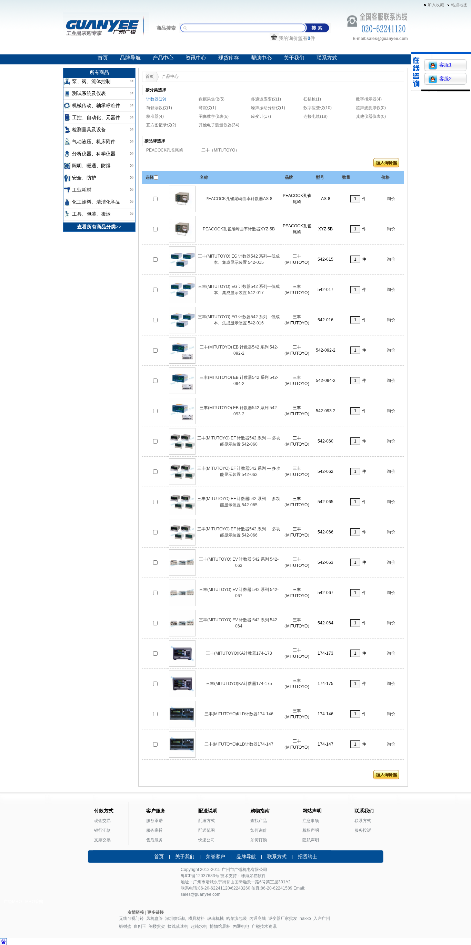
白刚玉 (140, 926)
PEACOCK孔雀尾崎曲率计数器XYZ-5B (239, 229)
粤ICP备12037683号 (200, 875)
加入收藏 (436, 4)
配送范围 (206, 830)
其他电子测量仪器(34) (219, 125)
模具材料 (196, 918)
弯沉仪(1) (207, 107)
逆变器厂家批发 (282, 918)
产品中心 (163, 58)
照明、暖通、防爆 (91, 165)
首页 (103, 58)
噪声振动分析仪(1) (268, 107)
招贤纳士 (307, 856)
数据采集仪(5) (211, 99)
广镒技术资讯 (264, 926)
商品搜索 (166, 28)
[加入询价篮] (386, 164)
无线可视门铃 (131, 918)
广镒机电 (242, 869)
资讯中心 (196, 58)
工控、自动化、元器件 (96, 117)
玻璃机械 (215, 918)
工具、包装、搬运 (91, 214)
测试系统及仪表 (89, 93)
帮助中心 (261, 58)
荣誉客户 (215, 856)
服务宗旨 (154, 830)
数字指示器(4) (369, 99)
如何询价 (258, 830)
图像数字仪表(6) (214, 116)
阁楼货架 (157, 926)
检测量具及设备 (89, 129)
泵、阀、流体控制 (91, 81)
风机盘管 (154, 918)
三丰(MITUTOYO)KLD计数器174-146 (238, 714)
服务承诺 (154, 820)
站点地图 (459, 4)
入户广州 (321, 918)
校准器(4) (155, 116)
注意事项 (310, 820)
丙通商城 (257, 918)
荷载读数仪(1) (159, 107)
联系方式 (327, 58)
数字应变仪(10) (317, 107)
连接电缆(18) (315, 116)
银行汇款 (102, 830)
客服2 (445, 78)
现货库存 (228, 58)
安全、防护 (84, 177)
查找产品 (258, 820)
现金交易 (102, 820)
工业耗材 (81, 190)
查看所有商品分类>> (99, 226)
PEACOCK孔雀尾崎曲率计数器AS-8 (239, 198)
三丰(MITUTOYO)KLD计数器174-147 (238, 744)
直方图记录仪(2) (161, 125)
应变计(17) (261, 116)
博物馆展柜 (220, 926)
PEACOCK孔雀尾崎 (164, 150)
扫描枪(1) (312, 99)
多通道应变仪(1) (266, 99)
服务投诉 (362, 830)
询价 (391, 198)
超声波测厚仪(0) (371, 107)
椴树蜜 (125, 926)
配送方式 (206, 820)
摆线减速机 (178, 926)
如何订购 (258, 840)
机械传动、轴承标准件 (96, 105)
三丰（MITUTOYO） (220, 150)
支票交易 (102, 840)
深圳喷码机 (175, 918)
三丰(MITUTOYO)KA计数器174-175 (239, 683)
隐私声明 (310, 840)
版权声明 (310, 830)
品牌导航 (130, 58)
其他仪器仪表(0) (371, 116)
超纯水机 (199, 926)
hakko (305, 918)
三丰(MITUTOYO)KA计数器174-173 (239, 653)
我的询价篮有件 (297, 38)
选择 (150, 177)
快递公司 (206, 840)
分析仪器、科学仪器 (94, 153)
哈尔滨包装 (236, 918)
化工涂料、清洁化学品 (96, 202)
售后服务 (154, 840)
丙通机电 (241, 926)
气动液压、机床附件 (94, 141)
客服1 (445, 65)
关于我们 (294, 58)
